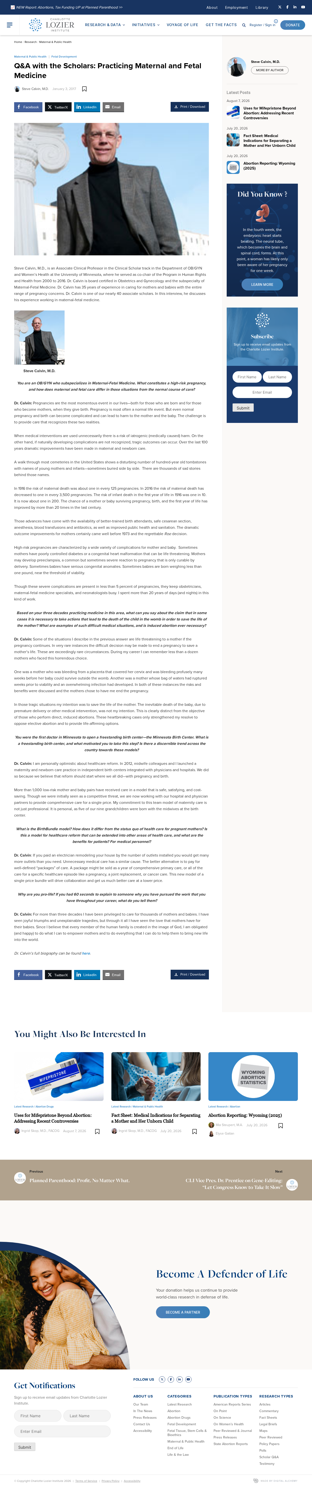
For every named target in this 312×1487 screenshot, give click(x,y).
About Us (143, 1396)
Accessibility (142, 1430)
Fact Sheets (268, 1417)
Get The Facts (221, 24)
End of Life (175, 1448)
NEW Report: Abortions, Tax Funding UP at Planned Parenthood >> (66, 7)
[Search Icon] (244, 25)
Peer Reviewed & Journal (233, 1430)
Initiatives (143, 24)
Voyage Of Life (183, 24)
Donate (293, 25)
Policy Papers (269, 1444)
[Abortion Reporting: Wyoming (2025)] (253, 1076)
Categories (179, 1396)
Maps (263, 1430)
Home (18, 42)
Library (261, 7)
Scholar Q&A (269, 1457)
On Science (222, 1417)
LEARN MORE (262, 284)
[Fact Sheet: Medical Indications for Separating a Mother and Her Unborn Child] (156, 1076)
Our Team (140, 1404)
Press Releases (145, 1417)
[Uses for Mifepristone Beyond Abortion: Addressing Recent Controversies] (59, 1076)
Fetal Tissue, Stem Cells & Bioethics (187, 1432)
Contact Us (141, 1424)
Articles (265, 1404)
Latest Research (179, 1404)
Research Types (276, 1396)
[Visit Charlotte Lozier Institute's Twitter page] (280, 7)
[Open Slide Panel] (13, 25)
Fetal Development (64, 56)
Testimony (266, 1463)
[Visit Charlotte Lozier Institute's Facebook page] (287, 7)
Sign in (262, 25)
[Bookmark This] (84, 88)
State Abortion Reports (231, 1444)
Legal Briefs (268, 1424)
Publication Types (233, 1396)
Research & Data (103, 24)
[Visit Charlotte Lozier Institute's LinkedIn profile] (294, 7)
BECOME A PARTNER (183, 1312)
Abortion (235, 1106)
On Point (220, 1411)
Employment (236, 7)
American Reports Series (232, 1404)
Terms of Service (86, 1481)
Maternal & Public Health (55, 42)
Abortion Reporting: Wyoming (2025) (245, 1115)
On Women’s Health (229, 1424)
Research (31, 42)
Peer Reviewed (270, 1437)
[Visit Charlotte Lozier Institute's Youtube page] (303, 7)
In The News (142, 1411)
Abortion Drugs (45, 1106)
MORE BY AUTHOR (269, 70)
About (212, 7)
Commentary (269, 1411)
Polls (262, 1450)
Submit (243, 408)
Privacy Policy (110, 1481)
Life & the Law (178, 1454)
